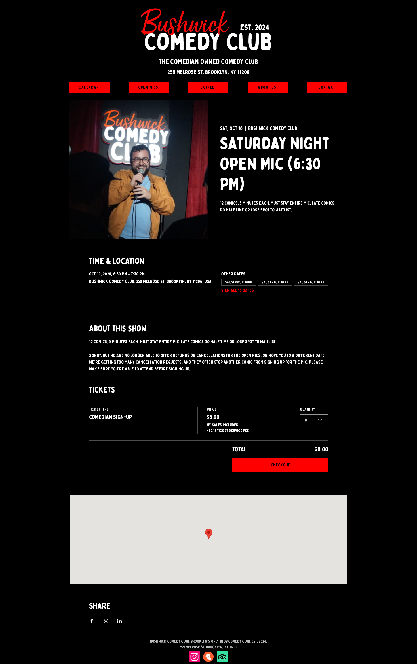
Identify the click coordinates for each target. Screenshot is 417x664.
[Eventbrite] (208, 656)
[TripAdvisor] (222, 656)
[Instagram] (194, 656)
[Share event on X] (105, 621)
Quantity (307, 409)
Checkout (280, 465)
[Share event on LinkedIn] (119, 621)
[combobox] (314, 420)
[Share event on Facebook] (91, 621)
